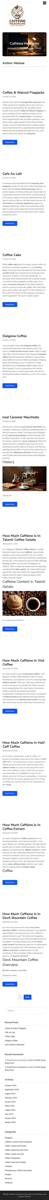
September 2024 (12, 1089)
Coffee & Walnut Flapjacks (23, 92)
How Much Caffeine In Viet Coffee (23, 662)
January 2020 (10, 1122)
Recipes (8, 1174)
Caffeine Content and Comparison (18, 1142)
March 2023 (10, 1106)
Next (27, 997)
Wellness (8, 1182)
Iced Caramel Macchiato (20, 417)
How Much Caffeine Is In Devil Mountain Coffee (21, 916)
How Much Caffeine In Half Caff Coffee (23, 744)
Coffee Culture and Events (15, 1146)
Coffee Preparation (12, 1158)
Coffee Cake (11, 255)
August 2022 (10, 1110)
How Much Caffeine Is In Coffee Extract (21, 827)
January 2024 (10, 1102)
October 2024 (10, 1085)
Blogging (8, 1138)
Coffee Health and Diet (14, 1154)
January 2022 (10, 1118)
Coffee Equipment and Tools (16, 1150)
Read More (9, 142)
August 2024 (10, 1093)
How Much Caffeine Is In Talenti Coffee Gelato (21, 538)
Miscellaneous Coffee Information (18, 1170)
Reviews (8, 1178)
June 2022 (9, 1114)
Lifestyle (8, 1166)
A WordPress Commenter (15, 1067)
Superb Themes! (24, 1196)
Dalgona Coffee (14, 336)
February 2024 (11, 1098)
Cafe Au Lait (12, 174)
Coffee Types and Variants (15, 1162)
